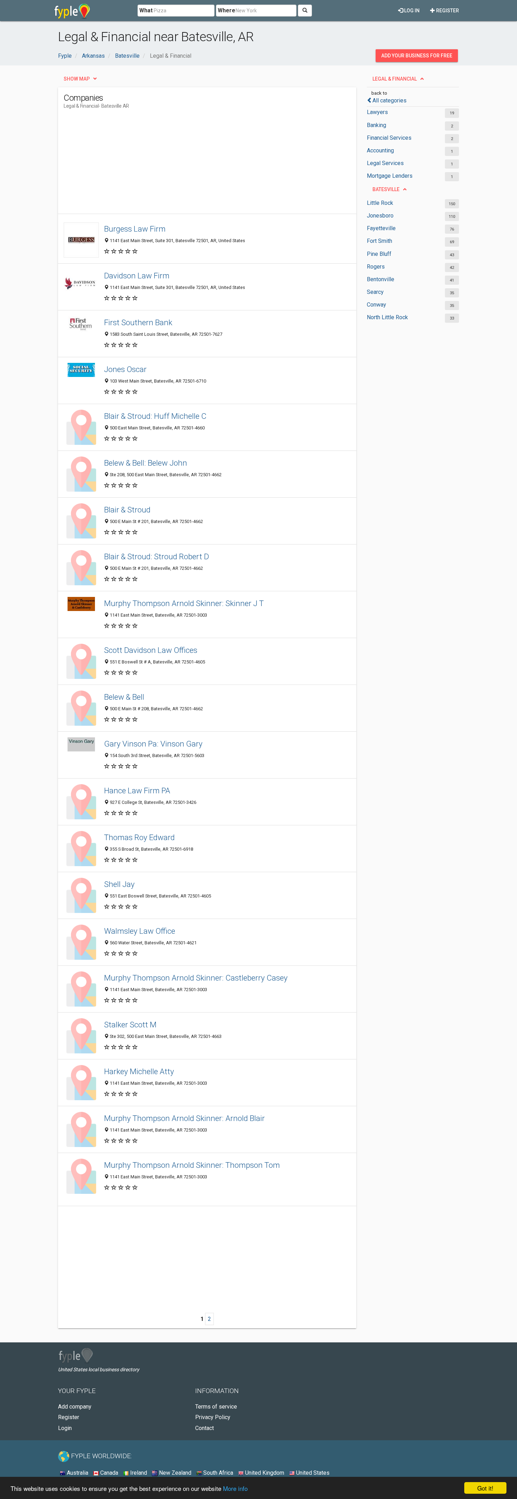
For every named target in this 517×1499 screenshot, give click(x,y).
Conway (376, 304)
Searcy (375, 292)
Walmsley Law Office (139, 931)
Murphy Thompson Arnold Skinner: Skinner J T (184, 603)
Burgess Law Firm (135, 228)
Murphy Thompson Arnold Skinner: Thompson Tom (192, 1165)
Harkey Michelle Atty (139, 1071)
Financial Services (389, 137)
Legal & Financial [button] (394, 79)
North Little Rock (387, 317)
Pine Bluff (379, 254)
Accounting (380, 150)
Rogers (376, 266)
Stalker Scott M (130, 1024)
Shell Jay (119, 884)
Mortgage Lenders (390, 175)
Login (65, 1428)
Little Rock (380, 203)
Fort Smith (379, 241)
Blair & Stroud (127, 509)
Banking (376, 125)
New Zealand (174, 1472)
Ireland (138, 1472)
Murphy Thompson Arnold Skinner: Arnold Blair (184, 1118)
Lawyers (377, 112)
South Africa (217, 1472)
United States (312, 1472)
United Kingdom (264, 1472)
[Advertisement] (192, 164)
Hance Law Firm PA (137, 790)
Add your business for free (416, 55)
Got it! (485, 1488)
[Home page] (72, 10)
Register (447, 10)
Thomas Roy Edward (139, 837)
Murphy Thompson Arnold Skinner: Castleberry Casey (196, 977)
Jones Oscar (125, 369)
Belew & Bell (124, 696)
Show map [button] (77, 79)
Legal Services (385, 163)
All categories (389, 100)
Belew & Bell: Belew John (145, 462)
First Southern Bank (138, 322)
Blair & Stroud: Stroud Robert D (156, 556)
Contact (204, 1428)
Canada (108, 1472)
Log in (411, 10)
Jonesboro (380, 215)
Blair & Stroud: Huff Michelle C (155, 416)
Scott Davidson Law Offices (150, 650)
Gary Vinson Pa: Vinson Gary (153, 743)
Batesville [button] (386, 189)
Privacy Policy (212, 1417)
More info (235, 1488)
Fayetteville (381, 228)
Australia (76, 1472)
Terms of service (216, 1406)
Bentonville (380, 279)
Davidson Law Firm (137, 275)
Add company (74, 1406)
